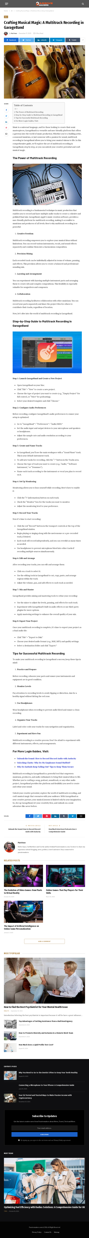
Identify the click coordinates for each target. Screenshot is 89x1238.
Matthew (14, 33)
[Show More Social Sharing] (83, 40)
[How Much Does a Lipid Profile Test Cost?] (10, 1047)
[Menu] (6, 3)
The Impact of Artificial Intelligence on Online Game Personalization (21, 927)
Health (6, 1011)
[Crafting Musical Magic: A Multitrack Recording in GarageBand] (44, 71)
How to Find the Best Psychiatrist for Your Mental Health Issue (36, 1007)
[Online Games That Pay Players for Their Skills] (65, 876)
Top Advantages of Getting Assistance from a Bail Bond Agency (45, 1021)
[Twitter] (6, 116)
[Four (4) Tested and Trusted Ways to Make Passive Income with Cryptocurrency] (10, 1098)
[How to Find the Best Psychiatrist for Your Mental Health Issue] (44, 981)
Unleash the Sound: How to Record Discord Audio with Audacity (46, 758)
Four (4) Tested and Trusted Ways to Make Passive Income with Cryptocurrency (45, 1096)
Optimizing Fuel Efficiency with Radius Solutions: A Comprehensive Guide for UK (44, 1207)
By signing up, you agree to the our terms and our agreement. (45, 1140)
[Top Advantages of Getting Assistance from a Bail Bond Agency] (10, 1024)
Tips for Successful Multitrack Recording (32, 118)
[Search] (82, 3)
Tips (5, 1211)
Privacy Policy (58, 1140)
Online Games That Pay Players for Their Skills (64, 891)
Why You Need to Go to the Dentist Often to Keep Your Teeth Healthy (48, 1072)
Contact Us (47, 1232)
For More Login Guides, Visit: (27, 121)
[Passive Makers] (44, 4)
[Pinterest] (6, 127)
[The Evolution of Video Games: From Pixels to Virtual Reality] (23, 876)
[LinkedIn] (6, 122)
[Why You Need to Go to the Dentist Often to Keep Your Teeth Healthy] (10, 1075)
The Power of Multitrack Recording (29, 112)
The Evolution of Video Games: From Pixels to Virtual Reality (23, 891)
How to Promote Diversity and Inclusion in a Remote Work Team (46, 1033)
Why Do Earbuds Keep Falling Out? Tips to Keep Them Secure (45, 767)
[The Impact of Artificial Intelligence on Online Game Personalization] (23, 912)
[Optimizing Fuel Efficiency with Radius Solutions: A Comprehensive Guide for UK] (44, 1181)
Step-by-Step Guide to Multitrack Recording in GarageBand (39, 115)
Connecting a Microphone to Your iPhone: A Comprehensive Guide (46, 1085)
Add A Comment (44, 941)
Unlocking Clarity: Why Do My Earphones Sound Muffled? (43, 762)
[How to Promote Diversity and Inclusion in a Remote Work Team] (10, 1035)
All (6, 17)
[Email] (6, 133)
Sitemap (56, 1232)
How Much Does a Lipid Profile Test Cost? (36, 1045)
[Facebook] (6, 110)
